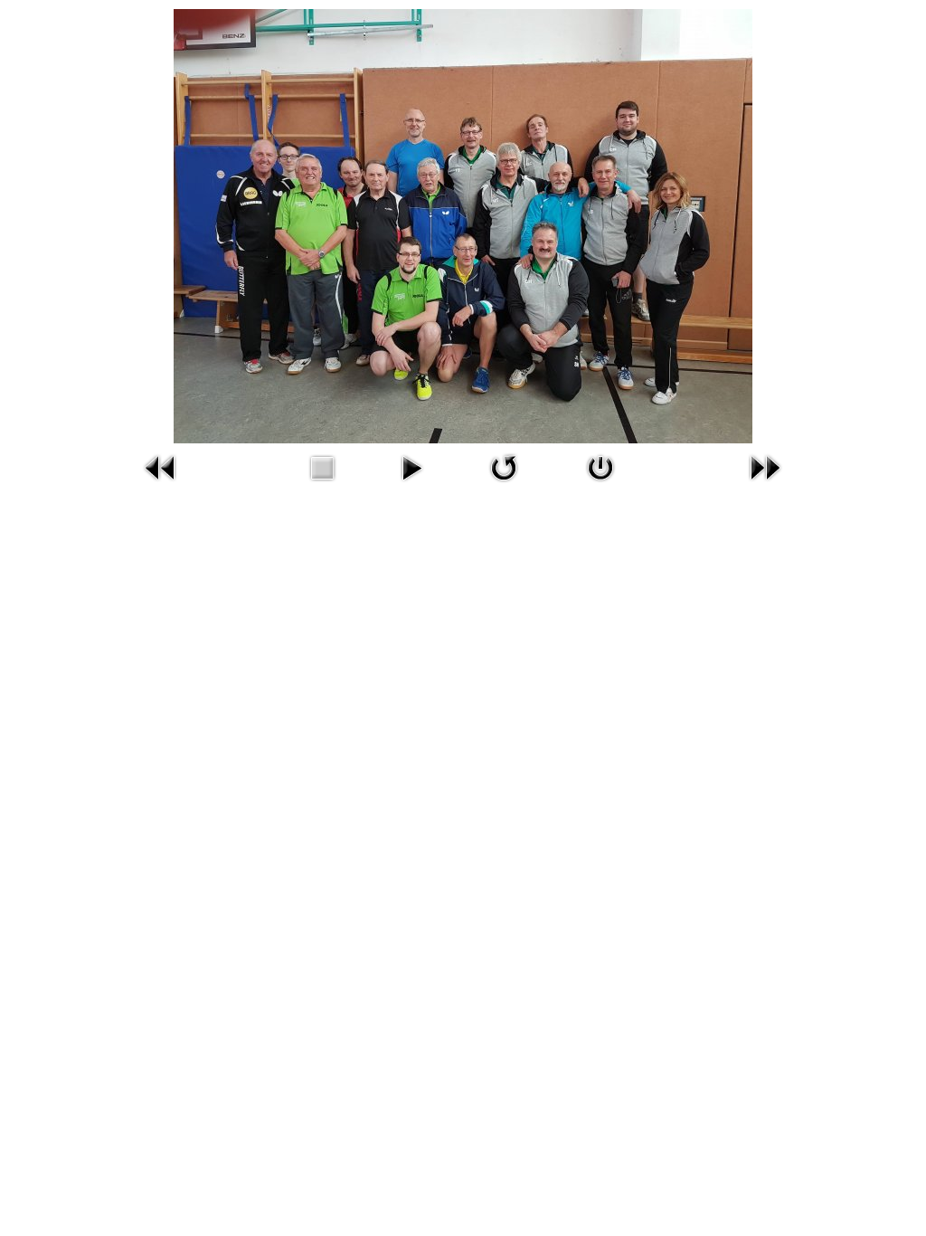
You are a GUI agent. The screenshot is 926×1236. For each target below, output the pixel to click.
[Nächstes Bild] (765, 468)
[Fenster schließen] (600, 468)
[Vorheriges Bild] (160, 468)
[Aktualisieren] (504, 468)
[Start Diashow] (410, 468)
